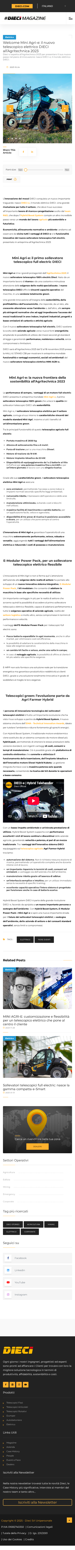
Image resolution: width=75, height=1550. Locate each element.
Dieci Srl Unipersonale (38, 1520)
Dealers (37, 1146)
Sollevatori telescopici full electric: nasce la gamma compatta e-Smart (36, 1087)
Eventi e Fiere (13, 1460)
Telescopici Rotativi (16, 1411)
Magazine (11, 1442)
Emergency (9, 1194)
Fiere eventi (44, 940)
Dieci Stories (12, 1224)
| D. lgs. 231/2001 (38, 1533)
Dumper (10, 1415)
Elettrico (9, 37)
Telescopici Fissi (14, 1402)
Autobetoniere (14, 1420)
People (10, 1455)
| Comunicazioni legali (39, 1526)
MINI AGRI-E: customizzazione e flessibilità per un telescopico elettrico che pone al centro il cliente (36, 1020)
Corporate (8, 1201)
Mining (6, 1187)
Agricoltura (9, 1172)
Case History (13, 1451)
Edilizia (6, 1179)
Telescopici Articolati (17, 1407)
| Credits (29, 1539)
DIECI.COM (22, 6)
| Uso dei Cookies (11, 1539)
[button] (8, 138)
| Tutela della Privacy (13, 1533)
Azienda (10, 1447)
